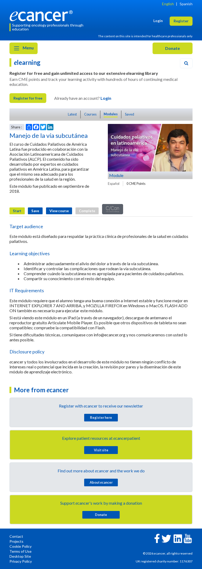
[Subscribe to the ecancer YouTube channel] (188, 538)
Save (35, 211)
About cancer (101, 482)
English (168, 4)
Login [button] (158, 20)
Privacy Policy (20, 561)
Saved (129, 114)
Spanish (186, 4)
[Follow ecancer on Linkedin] (178, 538)
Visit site (101, 450)
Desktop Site (20, 556)
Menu (28, 47)
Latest (72, 114)
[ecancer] (42, 15)
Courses (90, 114)
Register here (101, 417)
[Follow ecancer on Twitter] (166, 538)
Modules (111, 114)
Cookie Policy (20, 546)
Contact (16, 536)
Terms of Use (20, 551)
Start (17, 211)
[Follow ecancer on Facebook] (157, 538)
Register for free (27, 98)
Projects (16, 541)
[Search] (186, 63)
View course (59, 211)
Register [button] (181, 21)
